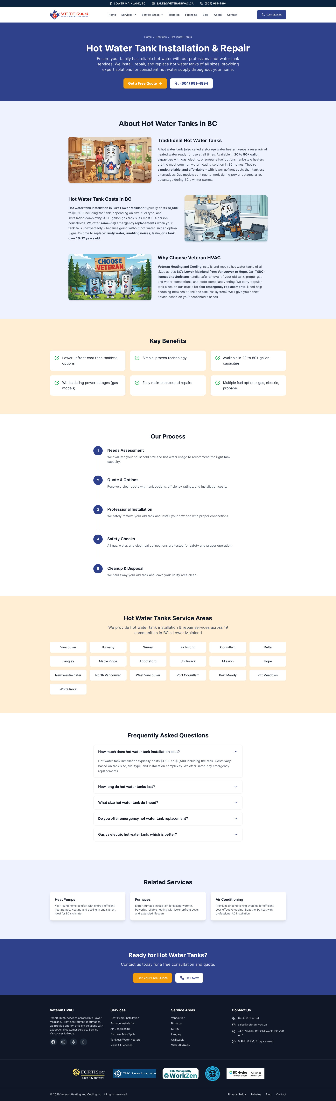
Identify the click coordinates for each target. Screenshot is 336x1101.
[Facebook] (53, 1041)
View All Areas (180, 1045)
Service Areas (151, 14)
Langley (176, 1034)
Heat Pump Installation (124, 1017)
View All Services (121, 1045)
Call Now (192, 978)
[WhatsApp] (83, 1041)
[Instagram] (63, 1041)
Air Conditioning (120, 1028)
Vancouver (178, 1017)
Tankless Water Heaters (125, 1039)
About (218, 14)
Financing (191, 14)
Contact (232, 14)
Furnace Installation (122, 1023)
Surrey (175, 1028)
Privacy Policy (237, 1094)
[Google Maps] (73, 1041)
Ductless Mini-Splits (122, 1034)
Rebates (174, 14)
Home (112, 14)
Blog (205, 14)
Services (126, 14)
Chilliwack (177, 1039)
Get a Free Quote (142, 83)
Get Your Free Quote (152, 978)
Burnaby (176, 1023)
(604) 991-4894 (194, 83)
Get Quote (274, 15)
